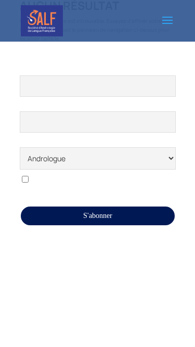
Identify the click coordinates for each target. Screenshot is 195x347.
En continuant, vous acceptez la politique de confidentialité (92, 184)
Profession (35, 141)
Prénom (31, 69)
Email (28, 105)
